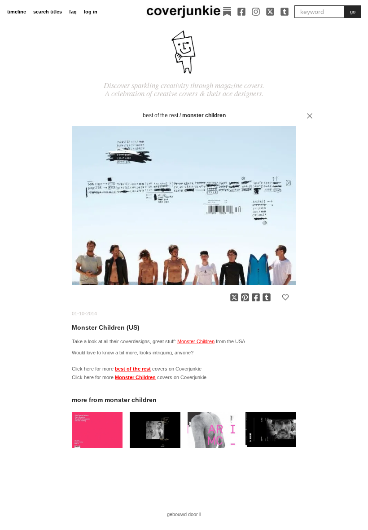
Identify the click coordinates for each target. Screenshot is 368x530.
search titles (47, 11)
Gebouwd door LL (184, 514)
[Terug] (309, 115)
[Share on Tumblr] (266, 297)
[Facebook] (241, 11)
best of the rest (160, 115)
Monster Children (204, 115)
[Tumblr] (284, 11)
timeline (16, 11)
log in (90, 11)
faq (73, 11)
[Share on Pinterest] (245, 297)
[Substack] (227, 11)
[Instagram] (255, 11)
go (352, 11)
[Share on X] (234, 297)
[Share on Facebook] (255, 297)
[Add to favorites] (285, 297)
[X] (270, 11)
